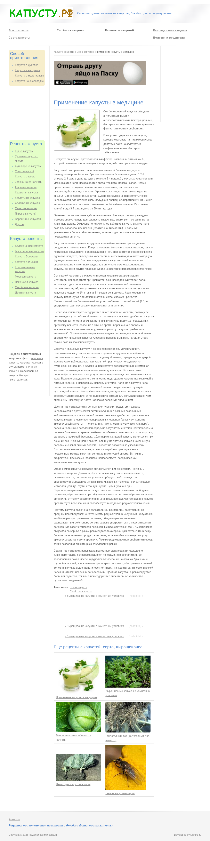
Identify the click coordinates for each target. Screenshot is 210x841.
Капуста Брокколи (26, 256)
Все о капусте (19, 30)
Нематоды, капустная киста (73, 784)
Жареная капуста (26, 187)
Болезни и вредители (169, 37)
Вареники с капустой (28, 219)
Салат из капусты (26, 208)
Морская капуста (25, 276)
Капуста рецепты (64, 51)
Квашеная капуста (26, 192)
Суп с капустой (24, 171)
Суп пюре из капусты (28, 166)
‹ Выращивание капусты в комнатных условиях (94, 595)
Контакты (14, 819)
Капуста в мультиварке (29, 75)
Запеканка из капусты (28, 181)
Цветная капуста (25, 292)
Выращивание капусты (170, 30)
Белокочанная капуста (29, 245)
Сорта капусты (19, 37)
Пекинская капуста (26, 281)
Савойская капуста (27, 287)
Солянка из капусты (27, 203)
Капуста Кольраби (26, 261)
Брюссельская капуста (29, 251)
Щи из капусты (24, 151)
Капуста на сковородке (29, 80)
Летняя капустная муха (120, 793)
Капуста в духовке (26, 64)
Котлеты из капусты (27, 197)
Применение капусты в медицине (76, 697)
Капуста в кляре (25, 176)
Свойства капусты (81, 591)
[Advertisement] (29, 112)
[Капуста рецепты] (41, 18)
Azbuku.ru (195, 834)
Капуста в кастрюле (27, 70)
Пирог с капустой (25, 213)
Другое (19, 224)
